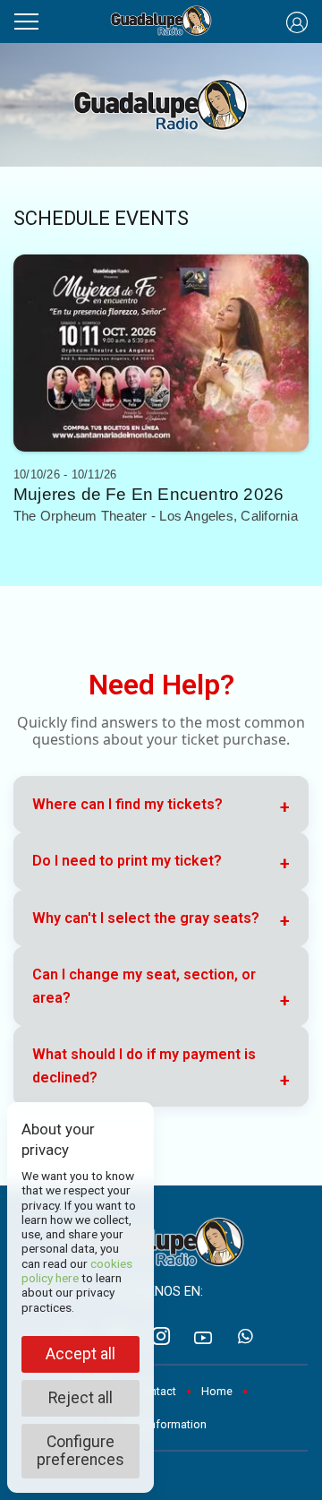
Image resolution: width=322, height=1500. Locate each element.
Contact (156, 1391)
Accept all (80, 1354)
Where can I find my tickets (127, 804)
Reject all (80, 1398)
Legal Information (161, 1424)
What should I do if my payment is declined (144, 1066)
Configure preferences (80, 1451)
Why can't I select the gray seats (145, 918)
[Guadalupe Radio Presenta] (161, 21)
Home (217, 1391)
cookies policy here (76, 1270)
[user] (297, 21)
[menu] (26, 19)
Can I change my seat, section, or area (144, 986)
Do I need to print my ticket (127, 860)
